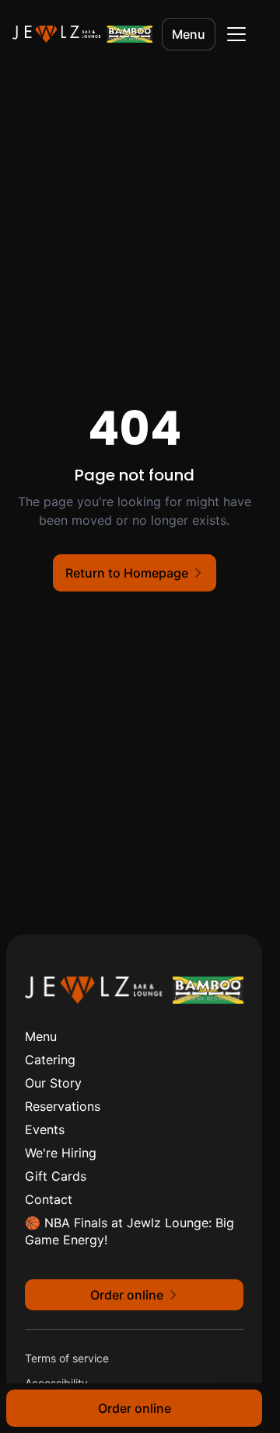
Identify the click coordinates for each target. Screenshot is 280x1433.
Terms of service (67, 1358)
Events (45, 1129)
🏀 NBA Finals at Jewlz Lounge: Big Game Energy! (129, 1231)
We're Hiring (60, 1153)
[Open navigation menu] (236, 34)
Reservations (62, 1106)
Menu (188, 34)
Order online (134, 1408)
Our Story (53, 1083)
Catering (50, 1059)
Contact (48, 1199)
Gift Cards (55, 1176)
